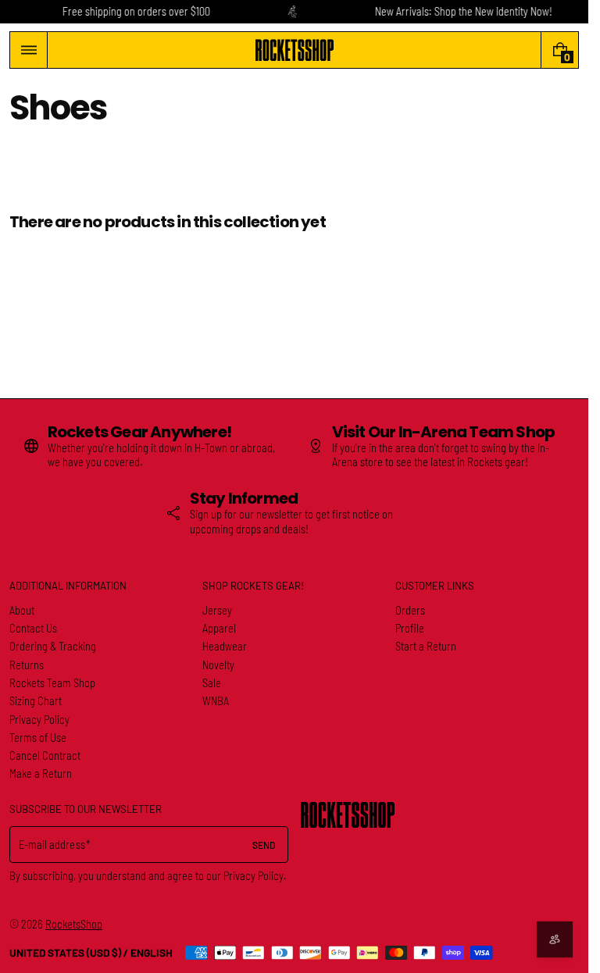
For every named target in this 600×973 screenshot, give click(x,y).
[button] (28, 50)
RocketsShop (73, 924)
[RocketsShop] (348, 815)
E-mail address (52, 844)
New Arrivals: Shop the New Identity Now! (463, 11)
